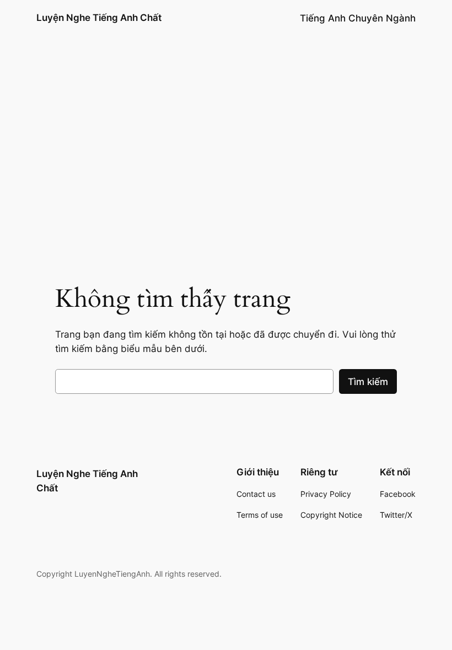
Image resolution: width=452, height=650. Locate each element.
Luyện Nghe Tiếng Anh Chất (99, 17)
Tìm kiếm (368, 381)
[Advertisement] (226, 171)
